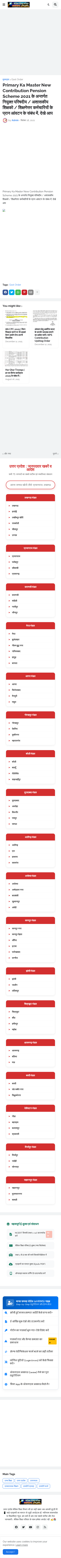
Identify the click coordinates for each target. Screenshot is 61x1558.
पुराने (55, 453)
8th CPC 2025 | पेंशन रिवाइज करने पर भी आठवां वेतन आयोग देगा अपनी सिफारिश (15, 333)
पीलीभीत (15, 773)
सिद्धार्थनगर (16, 1095)
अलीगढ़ (15, 845)
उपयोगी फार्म (43, 1486)
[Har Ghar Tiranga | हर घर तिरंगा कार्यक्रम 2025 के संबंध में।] (16, 358)
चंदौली (14, 600)
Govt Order (17, 79)
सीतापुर (15, 529)
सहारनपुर (16, 1187)
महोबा (14, 1029)
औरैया (14, 940)
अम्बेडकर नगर (17, 889)
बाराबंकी (15, 895)
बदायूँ (14, 767)
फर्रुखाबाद (16, 951)
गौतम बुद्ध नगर (17, 645)
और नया (7, 453)
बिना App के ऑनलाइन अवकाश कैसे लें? (30, 1384)
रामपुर (14, 818)
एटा (13, 851)
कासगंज (15, 862)
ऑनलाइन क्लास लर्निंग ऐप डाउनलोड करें (30, 1273)
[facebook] (16, 1527)
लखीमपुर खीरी (17, 517)
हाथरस (15, 856)
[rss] (45, 1527)
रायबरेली (15, 523)
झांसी (14, 979)
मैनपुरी (14, 695)
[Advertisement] (30, 42)
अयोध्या (15, 883)
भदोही (14, 1161)
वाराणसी (15, 595)
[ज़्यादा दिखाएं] (37, 292)
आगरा (14, 684)
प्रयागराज (16, 556)
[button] (4, 4)
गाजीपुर (15, 606)
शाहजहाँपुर (16, 779)
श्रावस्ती (15, 1134)
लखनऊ (15, 505)
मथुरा (14, 701)
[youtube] (30, 1527)
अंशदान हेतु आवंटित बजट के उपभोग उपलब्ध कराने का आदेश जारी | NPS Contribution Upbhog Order (45, 335)
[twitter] (23, 1527)
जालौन (14, 984)
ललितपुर (15, 990)
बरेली (14, 761)
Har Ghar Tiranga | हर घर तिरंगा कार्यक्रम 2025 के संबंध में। (15, 373)
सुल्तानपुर (16, 901)
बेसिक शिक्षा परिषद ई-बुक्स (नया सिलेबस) (30, 1245)
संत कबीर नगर (17, 1089)
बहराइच (15, 1122)
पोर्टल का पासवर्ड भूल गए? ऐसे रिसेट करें (29, 1330)
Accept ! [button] (10, 1552)
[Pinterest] (24, 292)
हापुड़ (14, 657)
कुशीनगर (15, 734)
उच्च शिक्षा (8, 1480)
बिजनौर (15, 812)
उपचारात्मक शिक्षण (11, 1486)
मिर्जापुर (15, 1155)
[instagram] (38, 1527)
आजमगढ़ (15, 1050)
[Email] (31, 292)
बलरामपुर (15, 1128)
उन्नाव (14, 535)
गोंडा (14, 1116)
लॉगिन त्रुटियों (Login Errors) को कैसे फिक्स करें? (31, 1362)
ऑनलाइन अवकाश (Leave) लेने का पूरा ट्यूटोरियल (29, 1374)
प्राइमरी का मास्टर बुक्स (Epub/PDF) (30, 1264)
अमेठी (14, 907)
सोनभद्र (15, 1166)
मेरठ (13, 633)
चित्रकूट (15, 1011)
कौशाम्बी (15, 568)
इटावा (14, 946)
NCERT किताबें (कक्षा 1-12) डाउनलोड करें (32, 1234)
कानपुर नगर (16, 928)
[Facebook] (5, 292)
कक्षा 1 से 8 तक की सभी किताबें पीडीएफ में (31, 1255)
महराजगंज (16, 740)
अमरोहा (15, 806)
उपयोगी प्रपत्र (28, 1486)
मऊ (13, 1062)
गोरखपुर (15, 723)
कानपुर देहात (17, 934)
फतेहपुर (15, 562)
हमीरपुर (15, 1023)
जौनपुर (15, 612)
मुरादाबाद (15, 800)
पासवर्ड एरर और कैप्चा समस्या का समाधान (32, 1341)
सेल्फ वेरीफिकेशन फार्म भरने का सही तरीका (31, 1351)
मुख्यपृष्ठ (6, 79)
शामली (14, 1199)
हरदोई (14, 511)
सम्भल (14, 823)
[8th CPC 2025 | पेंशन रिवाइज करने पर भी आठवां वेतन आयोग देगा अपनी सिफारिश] (16, 318)
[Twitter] (11, 292)
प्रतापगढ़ (16, 573)
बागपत (14, 663)
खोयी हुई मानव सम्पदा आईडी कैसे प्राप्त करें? (31, 1312)
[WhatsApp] (18, 292)
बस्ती (14, 1083)
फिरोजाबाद (16, 690)
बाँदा (13, 1017)
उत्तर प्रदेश (21, 1480)
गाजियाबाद (16, 651)
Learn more (22, 1545)
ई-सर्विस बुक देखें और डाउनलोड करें (27, 1321)
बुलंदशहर (15, 639)
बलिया (14, 1056)
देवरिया (15, 728)
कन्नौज (15, 957)
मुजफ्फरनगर (17, 1193)
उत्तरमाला (33, 1480)
